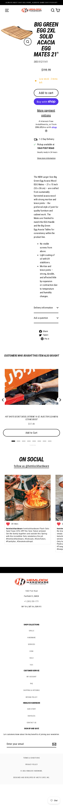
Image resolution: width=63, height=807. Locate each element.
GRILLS (31, 631)
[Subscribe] (53, 744)
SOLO (32, 658)
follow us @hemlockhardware (31, 466)
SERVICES (31, 644)
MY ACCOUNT (32, 677)
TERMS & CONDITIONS (31, 758)
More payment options (46, 113)
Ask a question (41, 318)
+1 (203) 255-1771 (31, 601)
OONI (31, 651)
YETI (31, 665)
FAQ (31, 684)
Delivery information (43, 307)
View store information (46, 158)
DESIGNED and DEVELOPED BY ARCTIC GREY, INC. (31, 778)
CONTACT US (31, 723)
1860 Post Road (31, 591)
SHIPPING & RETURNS (31, 690)
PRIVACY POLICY (31, 764)
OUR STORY (31, 709)
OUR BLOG (31, 716)
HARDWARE (31, 638)
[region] (43, 182)
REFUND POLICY (31, 697)
